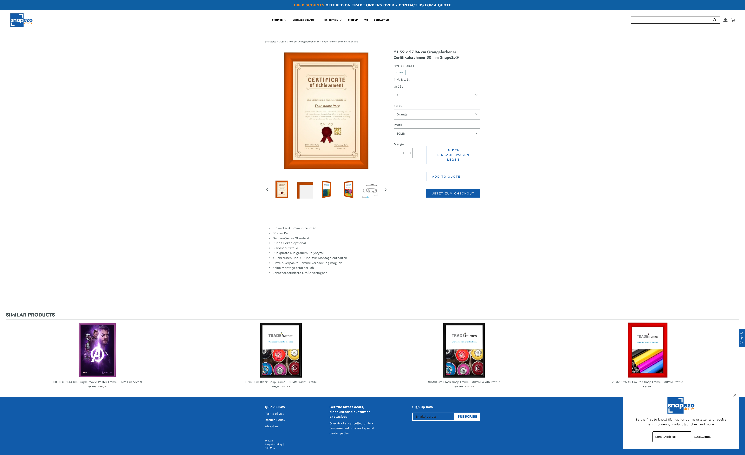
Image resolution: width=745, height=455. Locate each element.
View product (97, 354)
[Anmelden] (725, 20)
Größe (398, 86)
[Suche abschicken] (714, 20)
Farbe (398, 106)
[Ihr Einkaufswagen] (733, 20)
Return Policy (275, 420)
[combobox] (670, 20)
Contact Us (381, 20)
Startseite (270, 41)
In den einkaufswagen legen (453, 154)
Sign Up (353, 20)
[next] (735, 357)
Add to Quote (446, 176)
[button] (267, 189)
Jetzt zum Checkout (453, 193)
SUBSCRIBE (467, 416)
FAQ (366, 20)
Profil (398, 125)
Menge (399, 144)
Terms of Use (274, 413)
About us (272, 426)
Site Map (270, 448)
